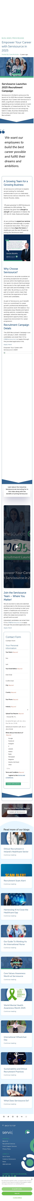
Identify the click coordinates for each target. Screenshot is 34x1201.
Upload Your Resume (15, 713)
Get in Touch (6, 1156)
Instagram (11, 743)
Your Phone (12, 699)
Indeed (10, 751)
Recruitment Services (8, 1144)
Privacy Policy (6, 1149)
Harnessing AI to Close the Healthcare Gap (16, 911)
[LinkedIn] (3, 1176)
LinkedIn (10, 749)
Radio (10, 754)
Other (10, 764)
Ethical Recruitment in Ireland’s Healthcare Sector (16, 850)
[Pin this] (17, 1116)
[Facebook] (9, 1176)
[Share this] (4, 1116)
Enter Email (9, 675)
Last (7, 664)
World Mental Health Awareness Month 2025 (14, 1006)
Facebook (11, 741)
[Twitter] (6, 1176)
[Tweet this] (8, 1116)
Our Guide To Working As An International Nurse (15, 943)
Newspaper (11, 757)
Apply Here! (8, 344)
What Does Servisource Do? (16, 1100)
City (9, 685)
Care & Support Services (9, 1146)
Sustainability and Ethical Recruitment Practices (15, 1070)
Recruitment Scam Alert (15, 880)
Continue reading (10, 855)
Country (11, 692)
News (4, 1161)
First (7, 658)
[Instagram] (12, 1176)
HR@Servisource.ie (10, 339)
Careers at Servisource (9, 1159)
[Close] (31, 1179)
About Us (5, 1141)
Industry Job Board (13, 762)
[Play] (17, 546)
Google (10, 738)
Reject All (17, 1193)
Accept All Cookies (17, 1189)
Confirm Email (10, 681)
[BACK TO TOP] (3, 1126)
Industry (11, 706)
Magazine (11, 759)
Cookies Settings (17, 1197)
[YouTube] (15, 1176)
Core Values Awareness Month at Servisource (14, 975)
